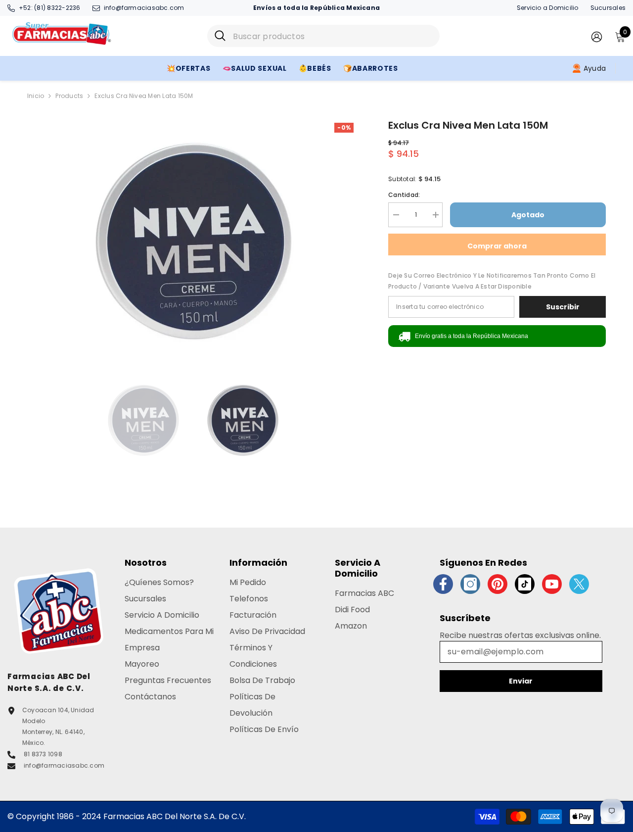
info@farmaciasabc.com (144, 7)
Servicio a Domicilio (548, 7)
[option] (193, 241)
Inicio (35, 96)
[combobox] (333, 36)
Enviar (521, 681)
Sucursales (608, 7)
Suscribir (563, 307)
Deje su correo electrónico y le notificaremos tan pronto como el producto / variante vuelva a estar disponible (491, 281)
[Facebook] (443, 584)
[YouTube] (552, 584)
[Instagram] (470, 584)
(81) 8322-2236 (57, 7)
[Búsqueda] (323, 36)
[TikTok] (525, 584)
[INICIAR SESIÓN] (596, 36)
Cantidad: (404, 195)
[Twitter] (579, 584)
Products (69, 96)
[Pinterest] (497, 584)
